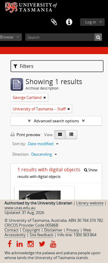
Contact (11, 230)
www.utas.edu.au (19, 207)
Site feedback (41, 234)
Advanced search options (56, 121)
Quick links (69, 22)
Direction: (20, 154)
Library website (90, 203)
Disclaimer (53, 230)
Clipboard (54, 22)
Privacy (72, 230)
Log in (90, 22)
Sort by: (19, 143)
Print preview (28, 134)
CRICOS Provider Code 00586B (31, 225)
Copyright (31, 230)
